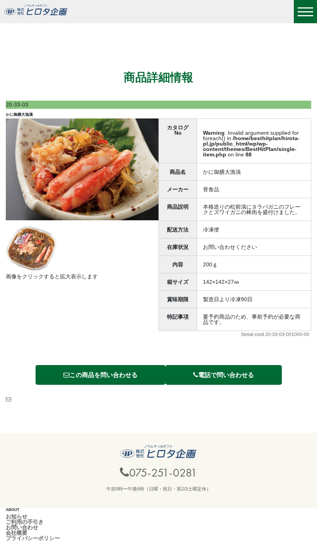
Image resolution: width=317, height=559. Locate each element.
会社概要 (16, 533)
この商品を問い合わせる (104, 375)
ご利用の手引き (25, 522)
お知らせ (16, 516)
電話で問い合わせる (226, 375)
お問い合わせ (22, 527)
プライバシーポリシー (33, 538)
